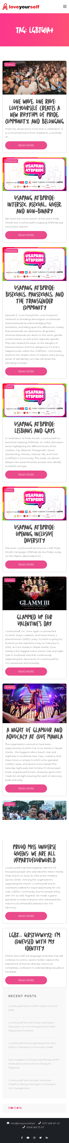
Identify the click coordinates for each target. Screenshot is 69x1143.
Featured (11, 160)
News (9, 387)
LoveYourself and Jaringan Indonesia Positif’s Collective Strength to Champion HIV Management (32, 1084)
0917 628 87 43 (51, 1123)
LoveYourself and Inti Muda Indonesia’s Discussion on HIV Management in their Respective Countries (31, 1026)
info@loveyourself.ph (23, 1123)
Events (10, 64)
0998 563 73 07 (35, 1127)
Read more (26, 145)
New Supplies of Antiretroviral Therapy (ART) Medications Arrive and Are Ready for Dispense (33, 1063)
